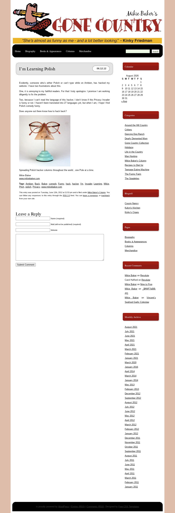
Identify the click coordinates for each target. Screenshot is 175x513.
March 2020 (130, 362)
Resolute (144, 275)
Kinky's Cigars (132, 212)
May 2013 (129, 384)
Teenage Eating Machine (137, 169)
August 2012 (131, 402)
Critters (128, 129)
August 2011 (131, 455)
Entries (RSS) (78, 506)
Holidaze (129, 147)
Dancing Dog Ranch (134, 134)
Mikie (106, 183)
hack (68, 183)
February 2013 (132, 389)
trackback (105, 195)
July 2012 (129, 407)
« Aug (124, 101)
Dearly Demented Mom (136, 138)
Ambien (29, 183)
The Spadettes (132, 178)
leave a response (90, 195)
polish (28, 187)
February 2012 (132, 429)
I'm (81, 183)
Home (18, 51)
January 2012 (131, 433)
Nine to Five (146, 284)
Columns (70, 51)
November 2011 (132, 442)
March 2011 (130, 478)
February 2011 (132, 482)
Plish (21, 187)
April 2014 (130, 371)
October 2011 (131, 447)
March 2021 (130, 349)
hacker (75, 183)
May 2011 (129, 469)
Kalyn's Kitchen (132, 208)
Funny (61, 183)
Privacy (36, 187)
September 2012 (133, 398)
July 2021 (129, 331)
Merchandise (85, 51)
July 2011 (129, 460)
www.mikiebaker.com (29, 178)
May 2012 (129, 415)
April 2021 (130, 344)
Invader (88, 183)
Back (37, 183)
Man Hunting (131, 156)
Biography (30, 51)
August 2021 (131, 327)
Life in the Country (134, 152)
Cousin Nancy (132, 203)
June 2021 (130, 336)
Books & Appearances (50, 51)
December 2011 (132, 438)
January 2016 (131, 367)
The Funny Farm (133, 174)
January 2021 (131, 358)
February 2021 (132, 353)
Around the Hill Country (136, 125)
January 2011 (131, 487)
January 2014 (131, 380)
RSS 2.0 (66, 195)
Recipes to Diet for (134, 165)
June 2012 (130, 411)
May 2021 (129, 340)
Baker (44, 183)
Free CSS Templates (128, 506)
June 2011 (130, 464)
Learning (98, 183)
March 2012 (130, 424)
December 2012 (132, 393)
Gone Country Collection (137, 143)
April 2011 (129, 473)
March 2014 (130, 376)
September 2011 (133, 451)
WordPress (63, 506)
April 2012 (130, 420)
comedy (53, 183)
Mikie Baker (131, 275)
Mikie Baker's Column (97, 192)
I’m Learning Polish (37, 69)
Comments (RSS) (95, 506)
